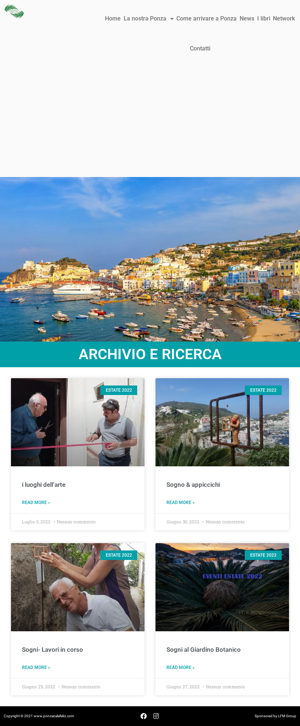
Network (284, 18)
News (247, 18)
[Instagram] (156, 716)
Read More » (36, 502)
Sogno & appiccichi (193, 484)
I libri (263, 18)
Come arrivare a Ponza (206, 18)
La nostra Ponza (145, 18)
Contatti (200, 48)
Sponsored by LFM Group (275, 716)
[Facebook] (144, 716)
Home (113, 18)
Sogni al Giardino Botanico (203, 649)
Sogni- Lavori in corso (52, 649)
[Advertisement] (150, 122)
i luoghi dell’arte (43, 484)
